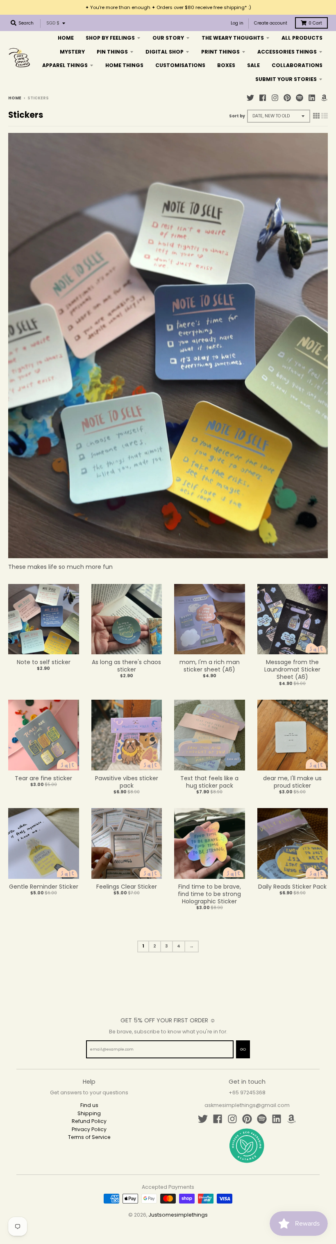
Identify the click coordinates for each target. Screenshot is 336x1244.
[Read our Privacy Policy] (261, 697)
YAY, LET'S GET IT (223, 651)
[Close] (269, 535)
